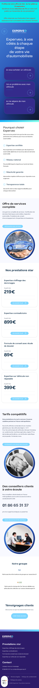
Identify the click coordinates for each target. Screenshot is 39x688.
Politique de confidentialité (29, 677)
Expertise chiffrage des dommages (13, 648)
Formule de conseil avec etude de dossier (15, 654)
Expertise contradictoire (10, 651)
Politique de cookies (16, 680)
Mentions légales (15, 677)
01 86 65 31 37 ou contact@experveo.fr (14, 669)
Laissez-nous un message (10, 666)
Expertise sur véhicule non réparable (14, 657)
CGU (7, 677)
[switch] (4, 683)
